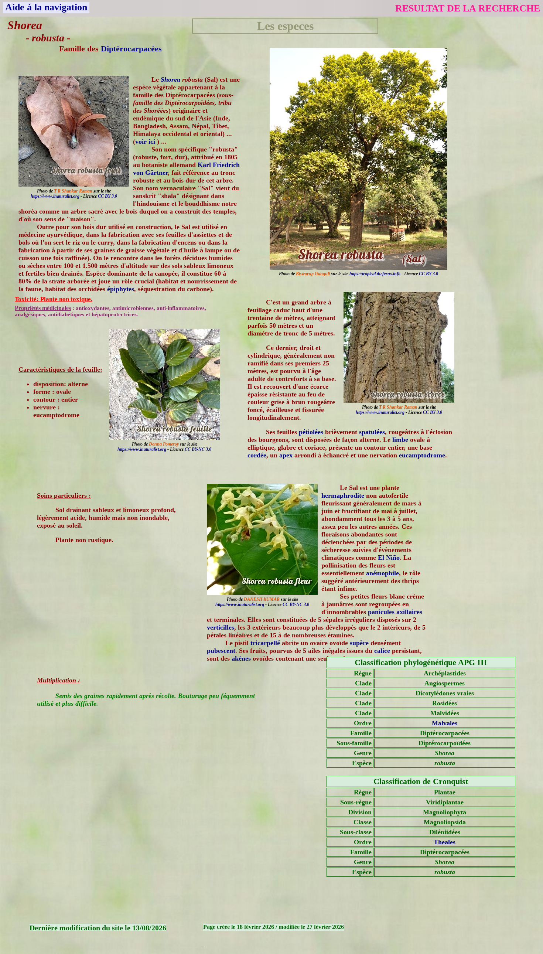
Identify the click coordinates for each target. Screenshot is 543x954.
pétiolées (311, 432)
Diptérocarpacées (131, 48)
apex (286, 455)
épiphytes (120, 289)
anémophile (382, 573)
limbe (400, 439)
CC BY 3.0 (428, 273)
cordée (256, 455)
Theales (444, 842)
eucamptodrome (422, 455)
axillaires (409, 612)
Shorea (170, 79)
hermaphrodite (342, 495)
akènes (241, 658)
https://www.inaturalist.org (55, 196)
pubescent (221, 650)
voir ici (146, 141)
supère (359, 643)
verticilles (220, 627)
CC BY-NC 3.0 (198, 449)
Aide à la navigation (46, 7)
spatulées (372, 432)
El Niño (389, 557)
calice (382, 650)
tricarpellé (265, 643)
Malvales (444, 723)
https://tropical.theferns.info (374, 273)
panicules (381, 612)
